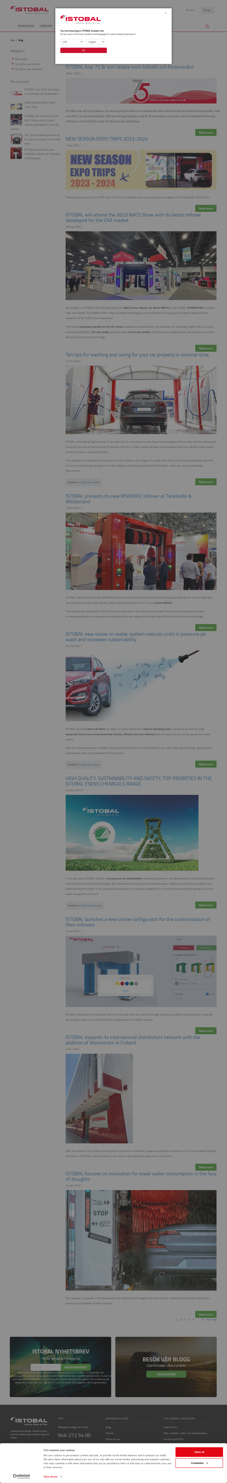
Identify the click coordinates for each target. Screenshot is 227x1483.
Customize (197, 1462)
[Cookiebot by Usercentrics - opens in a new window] (21, 1476)
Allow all (199, 1452)
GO (83, 50)
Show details (50, 1476)
